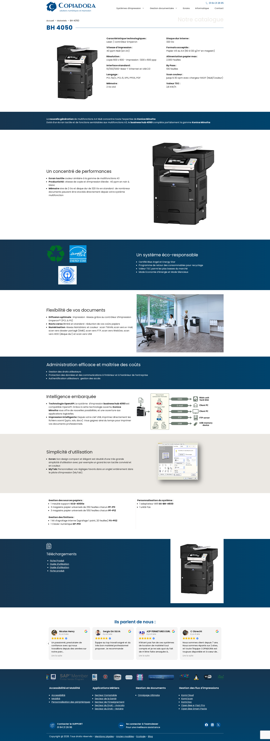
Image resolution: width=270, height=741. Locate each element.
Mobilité (55, 698)
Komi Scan (187, 698)
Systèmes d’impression (128, 8)
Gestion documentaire (162, 8)
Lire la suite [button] (100, 656)
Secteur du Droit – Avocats (109, 705)
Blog (150, 736)
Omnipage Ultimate (149, 695)
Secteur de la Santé (105, 698)
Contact (219, 8)
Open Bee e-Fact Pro (193, 705)
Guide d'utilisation (59, 564)
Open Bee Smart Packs (194, 708)
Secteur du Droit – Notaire (109, 708)
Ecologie (141, 736)
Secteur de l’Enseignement (109, 702)
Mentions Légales (104, 736)
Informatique (202, 8)
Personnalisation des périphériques (70, 702)
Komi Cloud (187, 695)
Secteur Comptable (106, 695)
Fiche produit (57, 570)
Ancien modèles (125, 736)
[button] (221, 643)
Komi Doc (186, 702)
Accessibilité (58, 695)
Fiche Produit (57, 560)
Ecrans (186, 8)
